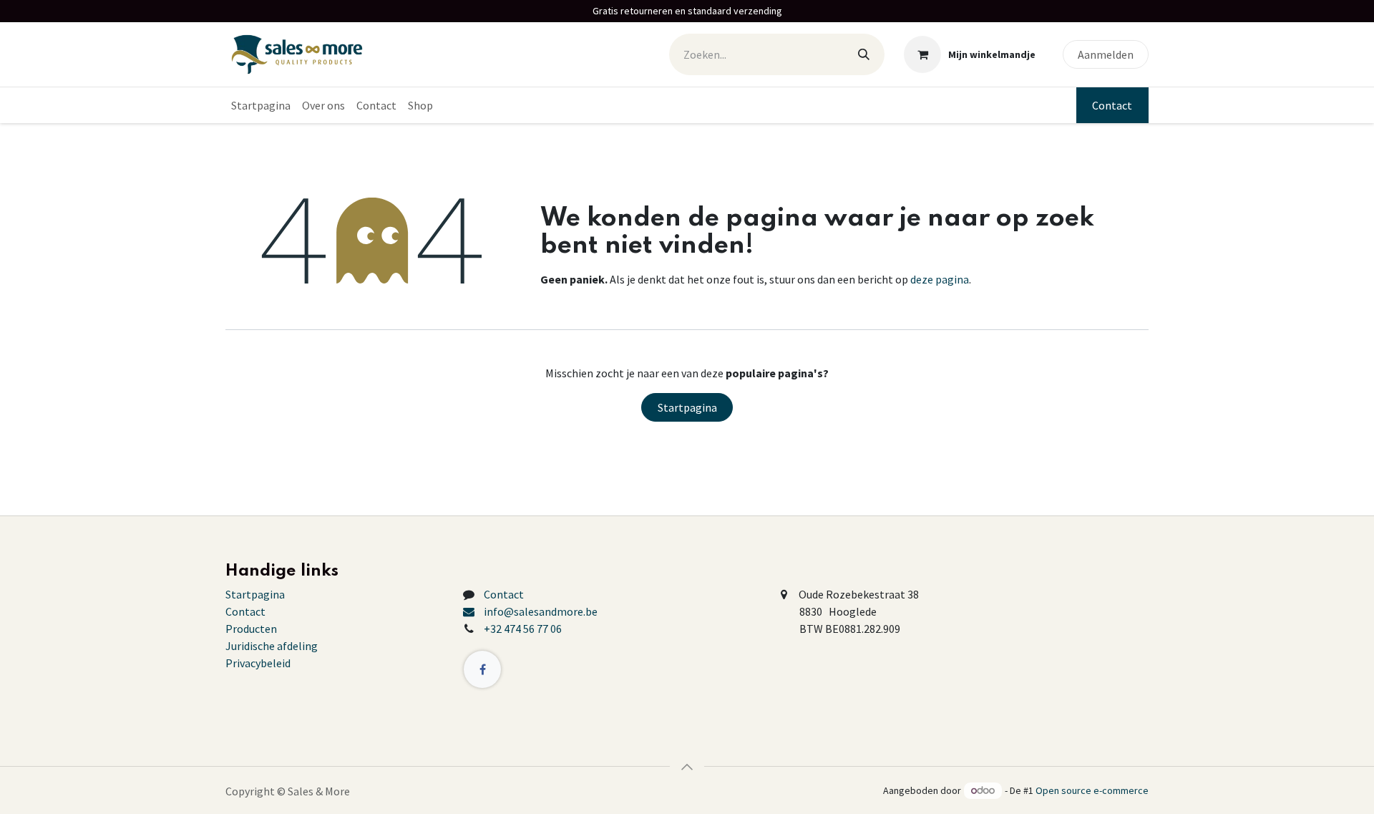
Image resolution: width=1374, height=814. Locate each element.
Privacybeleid (258, 663)
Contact (1112, 105)
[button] (687, 767)
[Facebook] (482, 669)
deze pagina (939, 279)
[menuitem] (260, 105)
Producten (251, 628)
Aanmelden (1106, 54)
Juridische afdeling (271, 646)
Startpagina (687, 407)
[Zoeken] (864, 54)
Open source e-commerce (1092, 790)
